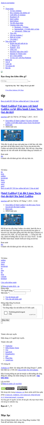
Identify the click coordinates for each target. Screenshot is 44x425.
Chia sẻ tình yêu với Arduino (27, 370)
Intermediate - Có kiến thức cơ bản (26, 29)
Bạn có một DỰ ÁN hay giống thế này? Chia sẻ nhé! (20, 101)
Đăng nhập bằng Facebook (11, 303)
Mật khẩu (5, 293)
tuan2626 (8, 352)
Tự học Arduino (15, 11)
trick (2, 174)
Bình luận (8, 125)
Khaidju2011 (10, 354)
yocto (3, 182)
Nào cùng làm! (10, 41)
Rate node (4, 154)
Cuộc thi (8, 64)
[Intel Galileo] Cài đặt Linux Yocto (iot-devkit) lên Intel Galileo (21, 195)
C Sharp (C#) (15, 45)
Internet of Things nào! (18, 54)
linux (3, 180)
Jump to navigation (7, 3)
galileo (3, 176)
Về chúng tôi (10, 66)
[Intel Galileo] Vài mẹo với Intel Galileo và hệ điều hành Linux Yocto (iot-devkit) (22, 109)
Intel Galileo (14, 19)
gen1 (2, 184)
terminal (4, 279)
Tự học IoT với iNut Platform (20, 58)
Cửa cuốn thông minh (8, 282)
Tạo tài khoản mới (11, 297)
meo (2, 270)
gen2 (2, 186)
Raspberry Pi (14, 17)
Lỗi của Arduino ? (16, 35)
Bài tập (7, 68)
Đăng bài (8, 60)
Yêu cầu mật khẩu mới (13, 299)
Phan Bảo (8, 358)
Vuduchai (8, 346)
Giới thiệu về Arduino (17, 15)
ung (6, 356)
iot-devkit (4, 178)
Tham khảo (9, 9)
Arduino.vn (5, 368)
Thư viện (13, 33)
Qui (6, 350)
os (1, 268)
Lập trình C (14, 39)
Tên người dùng (7, 290)
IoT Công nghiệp (16, 56)
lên (2, 156)
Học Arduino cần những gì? (20, 13)
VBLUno (13, 49)
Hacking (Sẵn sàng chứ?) (19, 52)
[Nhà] (2, 72)
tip (2, 172)
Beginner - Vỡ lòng (21, 27)
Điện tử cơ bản (15, 37)
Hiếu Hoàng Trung (12, 348)
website (12, 402)
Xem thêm (22, 122)
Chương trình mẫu (16, 25)
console (3, 277)
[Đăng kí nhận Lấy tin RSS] (11, 384)
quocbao (4, 117)
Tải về (7, 62)
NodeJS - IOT (15, 47)
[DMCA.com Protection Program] (8, 389)
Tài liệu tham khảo (16, 23)
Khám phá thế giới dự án (19, 43)
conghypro (9, 360)
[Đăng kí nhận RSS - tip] (10, 286)
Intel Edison (14, 21)
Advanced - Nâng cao (22, 31)
